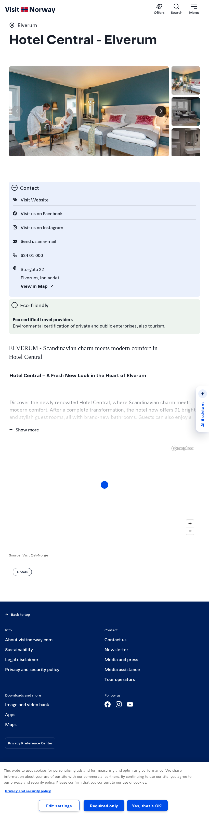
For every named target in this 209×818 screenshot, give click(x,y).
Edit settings (59, 805)
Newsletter (116, 649)
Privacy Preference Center (30, 743)
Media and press (121, 659)
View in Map (34, 286)
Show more (27, 429)
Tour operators (119, 679)
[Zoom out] (190, 531)
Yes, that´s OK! (147, 805)
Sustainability (19, 649)
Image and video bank (27, 704)
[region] (104, 490)
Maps (11, 724)
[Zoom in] (190, 523)
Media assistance (122, 669)
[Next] (160, 111)
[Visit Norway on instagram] (119, 704)
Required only (104, 805)
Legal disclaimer (21, 659)
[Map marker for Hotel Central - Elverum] (104, 485)
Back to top (20, 614)
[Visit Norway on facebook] (107, 704)
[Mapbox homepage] (182, 448)
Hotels (22, 571)
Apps (10, 714)
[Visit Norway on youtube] (130, 704)
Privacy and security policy (32, 669)
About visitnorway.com (29, 639)
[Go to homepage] (37, 9)
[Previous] (17, 111)
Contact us (115, 639)
